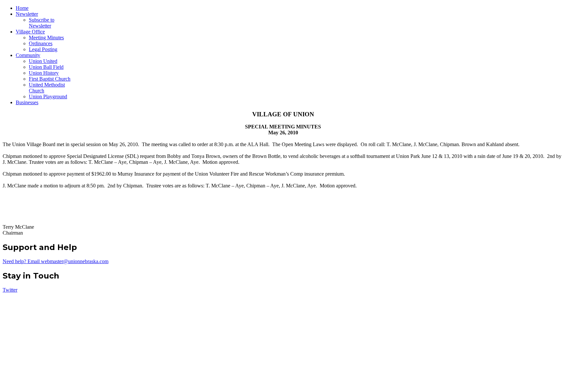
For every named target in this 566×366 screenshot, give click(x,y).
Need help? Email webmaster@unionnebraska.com (55, 261)
